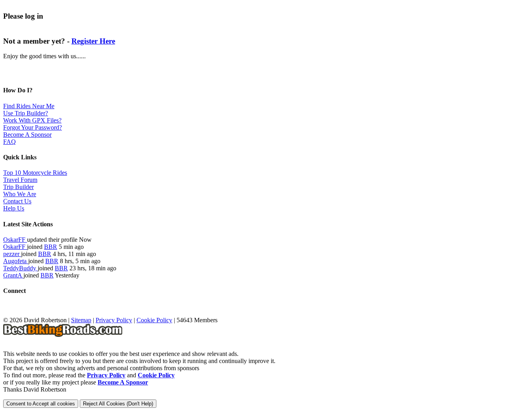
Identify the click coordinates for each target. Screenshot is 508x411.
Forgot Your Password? (32, 127)
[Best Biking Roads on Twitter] (23, 313)
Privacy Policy (114, 320)
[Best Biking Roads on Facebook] (9, 313)
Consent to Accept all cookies (40, 404)
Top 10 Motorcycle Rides (35, 172)
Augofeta (15, 261)
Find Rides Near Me (28, 106)
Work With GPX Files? (32, 120)
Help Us (13, 208)
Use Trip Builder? (25, 113)
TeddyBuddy (20, 268)
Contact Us (17, 201)
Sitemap (81, 320)
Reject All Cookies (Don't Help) (118, 404)
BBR (50, 246)
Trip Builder (18, 187)
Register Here (93, 41)
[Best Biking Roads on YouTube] (37, 313)
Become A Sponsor (27, 134)
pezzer (12, 253)
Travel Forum (20, 179)
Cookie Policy (154, 320)
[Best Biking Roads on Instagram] (51, 313)
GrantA (13, 275)
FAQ (9, 141)
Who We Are (19, 194)
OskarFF (15, 239)
